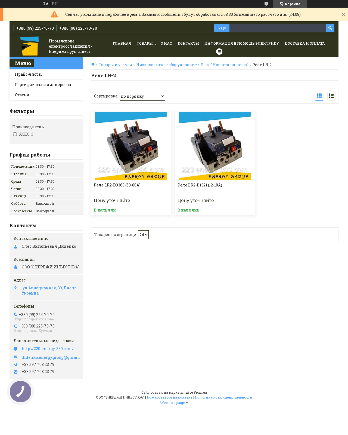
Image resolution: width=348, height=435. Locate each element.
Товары (145, 43)
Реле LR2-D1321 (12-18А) (200, 185)
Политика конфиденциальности (223, 397)
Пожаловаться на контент (169, 397)
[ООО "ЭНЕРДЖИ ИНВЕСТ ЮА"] (30, 46)
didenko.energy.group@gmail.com (51, 357)
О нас (166, 43)
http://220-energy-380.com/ (48, 348)
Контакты (188, 43)
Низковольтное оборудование (166, 64)
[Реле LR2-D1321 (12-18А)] (214, 146)
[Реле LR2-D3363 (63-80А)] (131, 146)
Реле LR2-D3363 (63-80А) (117, 185)
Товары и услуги (115, 64)
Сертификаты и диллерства (43, 84)
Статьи (22, 94)
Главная (122, 43)
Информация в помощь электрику (241, 43)
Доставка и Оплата (305, 43)
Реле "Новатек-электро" (224, 64)
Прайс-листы (28, 74)
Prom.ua (200, 392)
